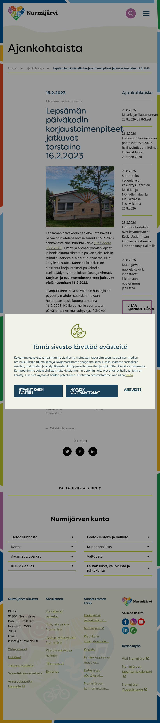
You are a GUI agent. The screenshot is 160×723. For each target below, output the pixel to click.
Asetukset (132, 389)
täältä (129, 375)
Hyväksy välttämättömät (85, 391)
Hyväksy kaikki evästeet (31, 391)
